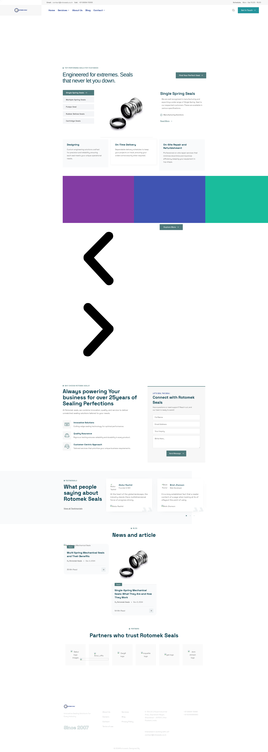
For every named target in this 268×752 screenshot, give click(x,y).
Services (62, 10)
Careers (105, 717)
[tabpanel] (130, 495)
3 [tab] (194, 515)
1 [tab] (186, 515)
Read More (164, 121)
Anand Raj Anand (147, 748)
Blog (88, 10)
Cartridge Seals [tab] (73, 121)
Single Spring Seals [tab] (75, 92)
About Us (77, 10)
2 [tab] (190, 515)
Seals (71, 547)
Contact (98, 10)
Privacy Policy (127, 721)
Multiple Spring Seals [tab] (76, 99)
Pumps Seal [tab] (71, 107)
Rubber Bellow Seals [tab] (75, 114)
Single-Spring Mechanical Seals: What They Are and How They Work (133, 594)
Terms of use (107, 726)
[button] (98, 258)
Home (52, 10)
